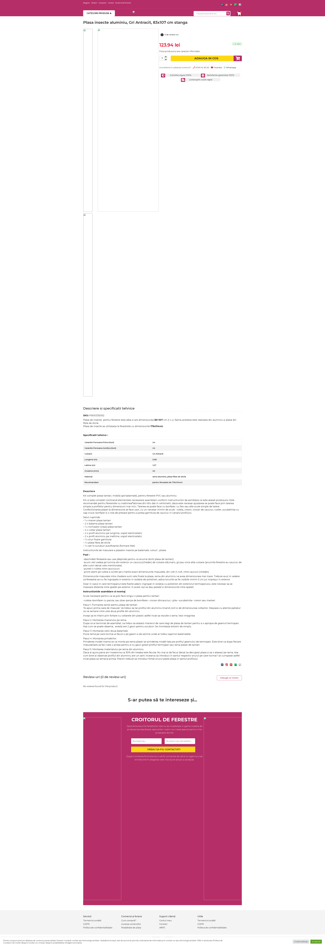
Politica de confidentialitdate (97, 927)
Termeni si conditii (92, 920)
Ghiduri (94, 3)
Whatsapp (231, 67)
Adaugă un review (229, 678)
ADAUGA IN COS (206, 58)
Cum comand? (128, 920)
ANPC (162, 927)
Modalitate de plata (131, 927)
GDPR (86, 924)
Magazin (86, 3)
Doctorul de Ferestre (123, 3)
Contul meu (165, 920)
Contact (111, 3)
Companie (102, 3)
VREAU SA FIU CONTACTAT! (163, 749)
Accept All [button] (316, 942)
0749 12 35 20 (202, 67)
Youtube (218, 67)
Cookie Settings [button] (301, 942)
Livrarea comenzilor (131, 924)
